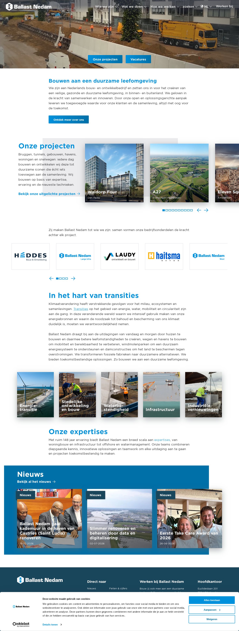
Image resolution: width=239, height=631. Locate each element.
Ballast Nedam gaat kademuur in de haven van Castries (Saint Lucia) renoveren (49, 518)
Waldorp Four (114, 173)
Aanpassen (210, 609)
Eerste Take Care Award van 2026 (189, 518)
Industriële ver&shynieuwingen (203, 394)
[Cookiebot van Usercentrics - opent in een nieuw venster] (21, 624)
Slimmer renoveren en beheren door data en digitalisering (119, 518)
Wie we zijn (104, 6)
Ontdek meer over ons (68, 119)
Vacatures (138, 59)
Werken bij (224, 6)
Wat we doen (132, 6)
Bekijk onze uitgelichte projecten (46, 194)
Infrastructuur (161, 394)
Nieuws (91, 588)
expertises (162, 440)
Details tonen (50, 624)
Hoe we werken (163, 6)
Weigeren (211, 619)
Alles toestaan (212, 600)
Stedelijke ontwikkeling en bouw (77, 394)
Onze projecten (105, 59)
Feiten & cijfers (118, 588)
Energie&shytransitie (35, 394)
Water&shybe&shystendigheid (119, 394)
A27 (179, 173)
